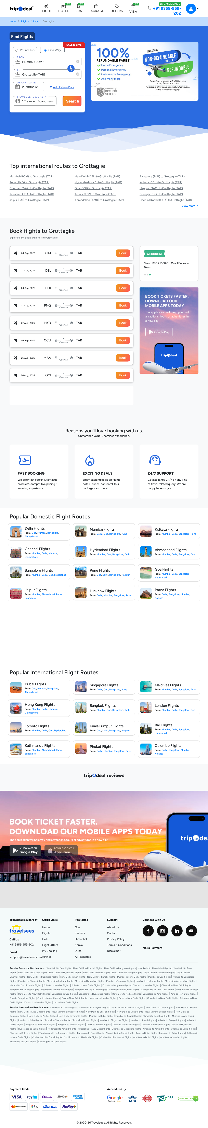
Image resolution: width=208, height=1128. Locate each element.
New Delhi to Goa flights (58, 968)
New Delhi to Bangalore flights (120, 968)
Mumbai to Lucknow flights (149, 981)
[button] (189, 8)
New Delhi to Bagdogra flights (42, 977)
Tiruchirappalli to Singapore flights (57, 1033)
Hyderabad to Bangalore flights (57, 989)
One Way (54, 50)
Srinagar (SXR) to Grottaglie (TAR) (161, 194)
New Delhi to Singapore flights (68, 1011)
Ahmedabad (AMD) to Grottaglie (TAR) (99, 200)
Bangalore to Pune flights (155, 994)
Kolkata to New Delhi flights (86, 985)
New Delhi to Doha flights (130, 1011)
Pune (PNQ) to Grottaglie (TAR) (29, 182)
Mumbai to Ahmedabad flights (180, 981)
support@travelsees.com (26, 957)
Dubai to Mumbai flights (99, 1024)
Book (123, 253)
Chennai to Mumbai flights (146, 985)
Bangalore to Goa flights (64, 994)
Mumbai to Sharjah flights (57, 1020)
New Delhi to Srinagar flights (127, 972)
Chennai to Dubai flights (183, 1029)
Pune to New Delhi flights (183, 994)
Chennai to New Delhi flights (176, 985)
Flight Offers (50, 945)
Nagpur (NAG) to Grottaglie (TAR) (161, 188)
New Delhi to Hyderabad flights (65, 972)
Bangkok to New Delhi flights (40, 1024)
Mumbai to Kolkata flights (60, 981)
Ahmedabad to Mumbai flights (124, 989)
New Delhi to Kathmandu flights (127, 1007)
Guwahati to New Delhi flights (162, 998)
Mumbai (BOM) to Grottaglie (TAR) (31, 176)
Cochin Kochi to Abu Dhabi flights (81, 1037)
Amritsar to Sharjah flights (173, 1037)
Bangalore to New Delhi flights (34, 994)
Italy (35, 21)
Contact (112, 933)
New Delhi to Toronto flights (72, 1016)
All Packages (83, 956)
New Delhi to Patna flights (96, 972)
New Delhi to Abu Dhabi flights (34, 1011)
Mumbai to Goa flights (159, 977)
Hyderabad (60, 574)
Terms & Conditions (119, 945)
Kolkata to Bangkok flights (171, 1020)
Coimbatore (31, 557)
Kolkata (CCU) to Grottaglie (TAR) (161, 182)
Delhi (99, 533)
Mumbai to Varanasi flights (119, 981)
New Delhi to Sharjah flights (100, 1011)
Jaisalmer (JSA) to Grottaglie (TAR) (32, 194)
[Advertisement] (83, 395)
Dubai (78, 950)
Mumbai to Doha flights (30, 1020)
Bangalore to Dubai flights (90, 1033)
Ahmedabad (31, 536)
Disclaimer (113, 950)
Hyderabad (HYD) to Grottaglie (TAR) (98, 182)
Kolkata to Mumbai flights (56, 985)
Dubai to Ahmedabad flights (156, 1024)
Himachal (81, 939)
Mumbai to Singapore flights (114, 1020)
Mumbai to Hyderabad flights (89, 981)
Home (13, 21)
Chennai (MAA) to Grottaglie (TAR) (32, 188)
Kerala (79, 945)
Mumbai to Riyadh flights (143, 1020)
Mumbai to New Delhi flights (131, 977)
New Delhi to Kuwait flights (159, 1007)
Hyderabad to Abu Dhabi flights (94, 1029)
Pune (124, 533)
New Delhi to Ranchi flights (101, 977)
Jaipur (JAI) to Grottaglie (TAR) (29, 200)
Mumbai (41, 532)
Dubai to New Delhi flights (126, 1024)
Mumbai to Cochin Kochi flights (25, 985)
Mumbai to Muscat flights (85, 1020)
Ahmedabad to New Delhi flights (157, 989)
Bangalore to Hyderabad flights (94, 994)
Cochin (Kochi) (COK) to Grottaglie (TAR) (166, 200)
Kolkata (159, 598)
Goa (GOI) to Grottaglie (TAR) (93, 188)
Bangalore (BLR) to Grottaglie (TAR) (162, 176)
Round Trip (27, 50)
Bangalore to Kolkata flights (126, 994)
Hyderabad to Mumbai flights (24, 989)
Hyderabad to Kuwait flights (62, 1029)
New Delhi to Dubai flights (63, 1007)
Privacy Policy (116, 939)
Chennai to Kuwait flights (156, 1029)
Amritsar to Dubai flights (145, 1037)
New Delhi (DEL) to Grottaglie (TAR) (97, 176)
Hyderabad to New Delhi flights (91, 989)
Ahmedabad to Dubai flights (120, 1033)
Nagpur (125, 574)
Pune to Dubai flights (146, 1033)
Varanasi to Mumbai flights (37, 1002)
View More (190, 205)
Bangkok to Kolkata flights (70, 1024)
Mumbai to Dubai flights (101, 1016)
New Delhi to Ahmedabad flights (154, 968)
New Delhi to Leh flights (72, 977)
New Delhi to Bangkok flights (94, 1007)
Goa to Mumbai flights (48, 998)
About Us (113, 927)
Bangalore (52, 532)
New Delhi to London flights (159, 1011)
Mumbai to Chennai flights (31, 981)
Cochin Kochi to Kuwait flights (115, 1037)
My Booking (49, 950)
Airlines (47, 956)
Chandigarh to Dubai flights (52, 1041)
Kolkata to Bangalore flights (116, 985)
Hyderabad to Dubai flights (32, 1029)
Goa (34, 532)
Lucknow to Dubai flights (172, 1033)
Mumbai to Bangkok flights (156, 1016)
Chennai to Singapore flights (126, 1029)
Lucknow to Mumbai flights (102, 998)
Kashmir (80, 933)
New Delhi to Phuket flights (42, 1016)
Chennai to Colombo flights (23, 1033)
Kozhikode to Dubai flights (23, 1041)
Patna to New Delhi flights (131, 998)
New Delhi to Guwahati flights (159, 972)
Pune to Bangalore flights (22, 998)
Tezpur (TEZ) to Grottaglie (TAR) (95, 194)
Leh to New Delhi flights (65, 1002)
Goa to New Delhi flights (74, 998)
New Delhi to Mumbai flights (87, 968)
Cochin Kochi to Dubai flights (47, 1037)
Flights (25, 21)
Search (72, 101)
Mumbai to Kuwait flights (128, 1016)
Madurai (53, 553)
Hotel (45, 939)
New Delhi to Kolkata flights (32, 972)
